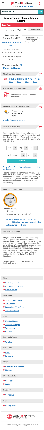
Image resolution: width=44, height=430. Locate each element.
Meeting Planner (11, 321)
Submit (22, 161)
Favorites (9, 356)
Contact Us (9, 395)
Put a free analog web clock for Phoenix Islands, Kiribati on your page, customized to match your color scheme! (23, 222)
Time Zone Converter (13, 300)
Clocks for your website (14, 367)
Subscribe (9, 381)
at (22, 151)
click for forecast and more (13, 120)
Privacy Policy (10, 405)
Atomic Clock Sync (12, 325)
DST (25, 29)
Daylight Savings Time (14, 286)
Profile (7, 353)
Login (7, 384)
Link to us (9, 370)
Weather (8, 342)
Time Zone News (12, 311)
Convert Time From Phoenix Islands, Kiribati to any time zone (21, 168)
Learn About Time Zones (15, 307)
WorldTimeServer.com (22, 3)
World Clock (10, 328)
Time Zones (10, 304)
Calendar (8, 331)
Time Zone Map (35, 29)
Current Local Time (12, 283)
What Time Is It (11, 290)
